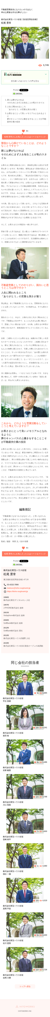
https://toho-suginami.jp (17, 591)
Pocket (16, 90)
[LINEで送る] (18, 93)
